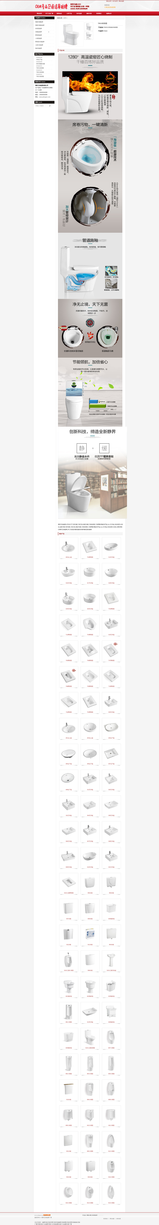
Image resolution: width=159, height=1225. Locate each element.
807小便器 (111, 1048)
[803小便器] (90, 1072)
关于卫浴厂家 (49, 13)
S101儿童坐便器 (90, 1048)
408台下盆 (39, 59)
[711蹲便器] (68, 710)
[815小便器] (68, 1201)
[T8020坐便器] (71, 34)
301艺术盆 (111, 867)
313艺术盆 (90, 1022)
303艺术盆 (111, 712)
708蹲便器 (69, 686)
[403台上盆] (90, 736)
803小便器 (90, 1073)
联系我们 (99, 13)
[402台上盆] (68, 555)
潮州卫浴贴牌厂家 (46, 1217)
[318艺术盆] (111, 581)
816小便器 (111, 1177)
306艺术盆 (69, 841)
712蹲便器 (69, 634)
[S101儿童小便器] (68, 969)
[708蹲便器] (68, 684)
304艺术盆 (90, 815)
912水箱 (90, 944)
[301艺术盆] (111, 865)
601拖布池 (69, 996)
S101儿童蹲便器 (69, 893)
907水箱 (68, 918)
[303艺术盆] (111, 710)
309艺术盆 (69, 867)
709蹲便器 (90, 686)
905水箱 (90, 893)
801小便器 (69, 1022)
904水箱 (111, 944)
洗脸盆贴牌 (38, 32)
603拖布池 (111, 996)
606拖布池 (111, 1022)
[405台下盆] (68, 762)
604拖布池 (69, 1048)
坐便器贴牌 (94, 1215)
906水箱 (111, 893)
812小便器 (111, 1151)
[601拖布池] (68, 994)
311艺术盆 (69, 815)
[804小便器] (111, 1072)
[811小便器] (111, 1124)
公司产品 (69, 13)
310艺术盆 (111, 634)
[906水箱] (111, 891)
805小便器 (90, 1151)
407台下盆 (111, 763)
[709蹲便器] (90, 684)
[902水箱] (68, 1175)
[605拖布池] (111, 917)
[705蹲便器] (68, 659)
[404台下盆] (111, 736)
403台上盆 (90, 738)
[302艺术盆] (111, 788)
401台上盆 (69, 738)
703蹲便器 (90, 634)
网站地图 (121, 1)
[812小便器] (111, 1149)
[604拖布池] (68, 1046)
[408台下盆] (68, 788)
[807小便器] (111, 1046)
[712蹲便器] (68, 633)
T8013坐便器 (40, 76)
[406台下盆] (90, 762)
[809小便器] (68, 1124)
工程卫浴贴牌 (57, 1222)
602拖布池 (90, 996)
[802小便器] (68, 1072)
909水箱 (90, 918)
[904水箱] (111, 943)
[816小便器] (111, 1175)
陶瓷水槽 (89, 1215)
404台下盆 (111, 738)
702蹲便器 (90, 712)
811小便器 (111, 1125)
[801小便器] (68, 1020)
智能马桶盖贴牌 (39, 25)
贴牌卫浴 (44, 1222)
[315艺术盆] (90, 865)
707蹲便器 (111, 660)
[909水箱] (90, 917)
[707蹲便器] (111, 659)
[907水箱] (68, 917)
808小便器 (111, 1099)
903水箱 (90, 1177)
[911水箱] (68, 943)
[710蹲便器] (111, 684)
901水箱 (68, 1151)
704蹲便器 (90, 557)
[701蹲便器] (111, 607)
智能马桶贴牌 (39, 22)
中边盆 (84, 1215)
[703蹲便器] (90, 633)
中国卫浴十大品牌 (42, 1224)
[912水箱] (90, 943)
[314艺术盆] (111, 555)
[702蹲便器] (90, 710)
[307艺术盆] (90, 839)
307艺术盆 (90, 841)
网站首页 (108, 1)
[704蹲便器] (90, 555)
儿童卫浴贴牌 (39, 45)
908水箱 (90, 970)
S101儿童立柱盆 (111, 970)
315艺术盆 (90, 867)
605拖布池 (111, 918)
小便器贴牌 (38, 38)
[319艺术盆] (68, 607)
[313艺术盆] (90, 1020)
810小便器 (90, 1125)
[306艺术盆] (68, 839)
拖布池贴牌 (38, 48)
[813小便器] (111, 1201)
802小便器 (69, 1073)
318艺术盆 (111, 583)
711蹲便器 (69, 712)
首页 (64, 18)
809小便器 (69, 1125)
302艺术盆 (111, 789)
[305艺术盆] (111, 814)
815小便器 (69, 1203)
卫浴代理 (50, 1222)
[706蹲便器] (90, 659)
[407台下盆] (111, 762)
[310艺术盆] (111, 633)
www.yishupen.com (44, 97)
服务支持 (89, 13)
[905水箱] (90, 891)
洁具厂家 (69, 1224)
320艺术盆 (90, 609)
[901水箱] (68, 1149)
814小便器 (90, 1203)
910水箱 (68, 1099)
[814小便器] (90, 1201)
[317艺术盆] (90, 581)
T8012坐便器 (40, 72)
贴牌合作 (109, 13)
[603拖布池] (111, 994)
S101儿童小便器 (69, 970)
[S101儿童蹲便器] (68, 891)
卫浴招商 (63, 1222)
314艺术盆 (111, 557)
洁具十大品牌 (62, 1224)
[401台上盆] (68, 736)
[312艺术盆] (90, 788)
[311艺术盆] (68, 814)
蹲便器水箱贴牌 (39, 41)
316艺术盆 (69, 583)
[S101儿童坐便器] (90, 1046)
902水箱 (68, 1177)
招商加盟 (118, 1218)
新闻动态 (59, 13)
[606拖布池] (111, 1020)
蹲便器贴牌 (38, 35)
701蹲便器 (111, 609)
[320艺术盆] (90, 607)
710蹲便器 (111, 686)
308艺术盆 (111, 841)
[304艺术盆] (90, 814)
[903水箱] (90, 1175)
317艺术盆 (90, 583)
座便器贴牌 (38, 28)
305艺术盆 (111, 815)
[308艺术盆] (111, 839)
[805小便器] (90, 1149)
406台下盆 (90, 763)
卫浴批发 (74, 1222)
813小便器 (111, 1203)
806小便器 (90, 1099)
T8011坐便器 (40, 68)
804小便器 (111, 1073)
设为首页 (115, 1)
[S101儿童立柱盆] (111, 969)
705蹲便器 (69, 660)
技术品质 (79, 13)
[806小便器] (90, 1098)
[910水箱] (68, 1098)
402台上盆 (69, 557)
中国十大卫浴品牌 (53, 1224)
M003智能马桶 (40, 63)
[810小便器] (90, 1124)
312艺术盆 (90, 789)
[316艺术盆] (68, 581)
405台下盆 (69, 763)
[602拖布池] (90, 994)
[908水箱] (90, 969)
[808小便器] (111, 1098)
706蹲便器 (90, 660)
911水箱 (68, 944)
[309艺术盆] (68, 865)
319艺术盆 (69, 609)
